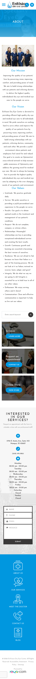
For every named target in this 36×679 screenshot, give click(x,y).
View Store (14, 390)
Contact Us (14, 365)
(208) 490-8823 (18, 453)
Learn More (14, 336)
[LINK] (5, 561)
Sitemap (21, 665)
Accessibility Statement (18, 662)
